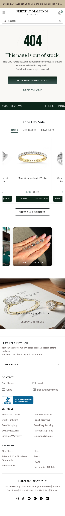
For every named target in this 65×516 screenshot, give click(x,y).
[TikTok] (23, 498)
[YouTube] (29, 498)
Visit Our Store (10, 419)
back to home (32, 90)
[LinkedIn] (47, 498)
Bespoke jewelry (32, 321)
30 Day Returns (10, 430)
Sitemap (54, 490)
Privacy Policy (26, 490)
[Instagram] (17, 498)
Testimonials (8, 465)
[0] (59, 12)
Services (8, 408)
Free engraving (42, 419)
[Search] (5, 20)
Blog (36, 450)
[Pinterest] (35, 498)
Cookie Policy (42, 490)
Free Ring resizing (43, 425)
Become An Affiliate (44, 466)
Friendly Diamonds (32, 13)
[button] (4, 12)
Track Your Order (11, 414)
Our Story (7, 450)
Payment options (43, 430)
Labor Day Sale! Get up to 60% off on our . (32, 4)
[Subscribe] (58, 364)
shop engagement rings (33, 80)
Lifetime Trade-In (43, 414)
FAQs (37, 461)
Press (37, 456)
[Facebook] (41, 498)
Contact (8, 377)
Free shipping (9, 425)
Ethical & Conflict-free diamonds (14, 458)
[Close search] (59, 20)
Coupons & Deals (43, 435)
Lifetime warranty (12, 435)
